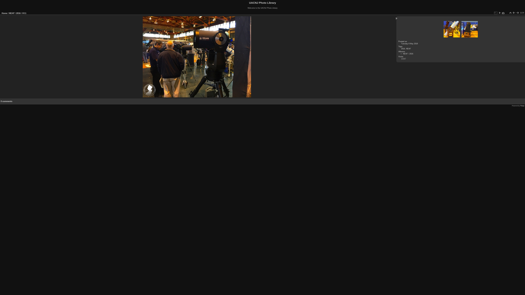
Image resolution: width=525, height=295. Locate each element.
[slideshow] (499, 13)
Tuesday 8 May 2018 (409, 44)
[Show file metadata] (503, 13)
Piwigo (522, 106)
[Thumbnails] (510, 13)
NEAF (11, 13)
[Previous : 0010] (514, 13)
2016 (18, 13)
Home (4, 13)
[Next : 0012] (517, 13)
